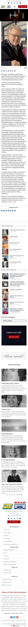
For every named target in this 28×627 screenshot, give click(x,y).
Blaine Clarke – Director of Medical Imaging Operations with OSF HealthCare (17, 310)
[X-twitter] (17, 3)
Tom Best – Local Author (16, 289)
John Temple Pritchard (15, 262)
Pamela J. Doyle (14, 236)
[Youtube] (20, 3)
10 (21, 495)
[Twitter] (14, 617)
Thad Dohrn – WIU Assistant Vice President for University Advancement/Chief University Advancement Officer (17, 283)
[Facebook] (9, 3)
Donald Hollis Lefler (15, 242)
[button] (14, 6)
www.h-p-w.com (11, 202)
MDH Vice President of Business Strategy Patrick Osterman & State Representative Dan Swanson (18, 275)
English (17, 625)
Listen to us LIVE (14, 332)
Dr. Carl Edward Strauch (16, 249)
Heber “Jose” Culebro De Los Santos (11, 484)
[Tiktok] (14, 3)
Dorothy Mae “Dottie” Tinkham (17, 230)
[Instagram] (11, 3)
